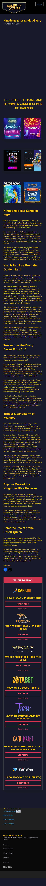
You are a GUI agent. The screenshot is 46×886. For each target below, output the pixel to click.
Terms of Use (8, 848)
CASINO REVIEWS (9, 819)
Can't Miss (23, 604)
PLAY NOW (23, 634)
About (5, 844)
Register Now (23, 665)
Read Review (23, 609)
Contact (6, 857)
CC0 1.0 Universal (10, 811)
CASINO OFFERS (9, 824)
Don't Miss (23, 783)
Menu (39, 4)
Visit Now (23, 755)
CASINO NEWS (8, 815)
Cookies (6, 862)
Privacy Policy (8, 853)
